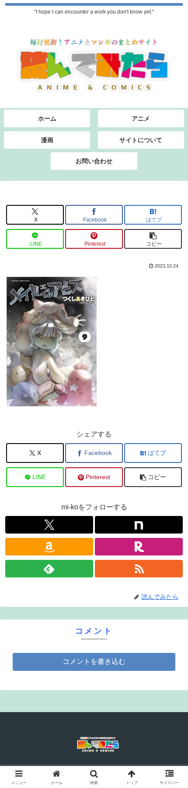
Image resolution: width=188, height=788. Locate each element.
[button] (153, 239)
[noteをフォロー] (139, 525)
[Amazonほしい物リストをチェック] (49, 546)
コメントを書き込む (94, 661)
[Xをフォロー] (49, 525)
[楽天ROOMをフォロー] (139, 546)
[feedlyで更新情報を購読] (49, 568)
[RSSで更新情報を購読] (139, 568)
